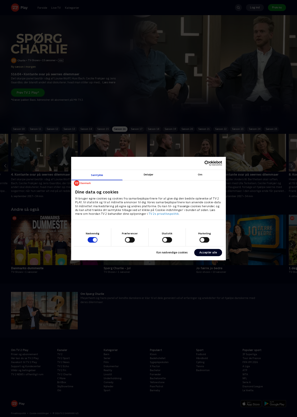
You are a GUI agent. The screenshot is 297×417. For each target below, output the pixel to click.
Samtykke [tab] (97, 174)
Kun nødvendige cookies (172, 252)
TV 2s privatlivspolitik (163, 213)
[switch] (130, 240)
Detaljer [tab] (148, 174)
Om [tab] (200, 174)
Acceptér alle (208, 252)
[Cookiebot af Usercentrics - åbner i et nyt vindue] (207, 163)
